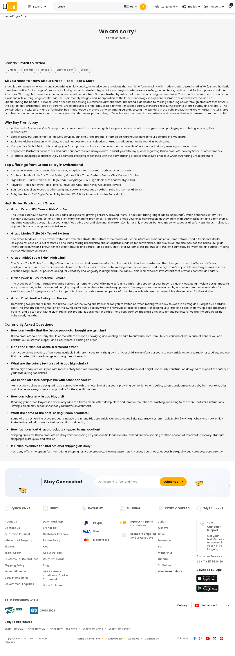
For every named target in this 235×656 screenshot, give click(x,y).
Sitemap (10, 546)
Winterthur (165, 553)
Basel (161, 534)
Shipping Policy (14, 565)
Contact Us (12, 528)
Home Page (12, 16)
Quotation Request (17, 534)
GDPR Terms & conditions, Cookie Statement (55, 575)
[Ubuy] (10, 6)
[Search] (143, 6)
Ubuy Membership (17, 578)
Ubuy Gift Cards (53, 559)
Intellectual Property (18, 540)
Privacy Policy (114, 638)
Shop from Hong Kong (63, 629)
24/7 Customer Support (214, 527)
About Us (11, 521)
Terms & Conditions (88, 638)
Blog (46, 565)
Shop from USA (14, 629)
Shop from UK (36, 629)
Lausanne (164, 540)
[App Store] (207, 579)
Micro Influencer (15, 571)
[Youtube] (208, 639)
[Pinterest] (221, 639)
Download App (53, 521)
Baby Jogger (65, 70)
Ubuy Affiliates (52, 585)
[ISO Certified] (40, 610)
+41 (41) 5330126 (212, 561)
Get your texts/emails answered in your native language (215, 542)
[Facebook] (195, 639)
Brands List (50, 528)
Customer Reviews (55, 534)
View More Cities (169, 571)
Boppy (84, 70)
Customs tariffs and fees (21, 559)
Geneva (163, 528)
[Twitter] (215, 639)
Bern (161, 546)
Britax (45, 70)
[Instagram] (201, 639)
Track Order (13, 553)
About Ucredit (52, 553)
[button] (166, 6)
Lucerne (163, 559)
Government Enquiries (19, 584)
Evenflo (29, 70)
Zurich (162, 521)
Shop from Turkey (119, 629)
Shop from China (92, 629)
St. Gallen (164, 565)
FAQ (45, 546)
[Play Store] (207, 589)
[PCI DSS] (13, 610)
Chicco (12, 70)
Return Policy (51, 540)
